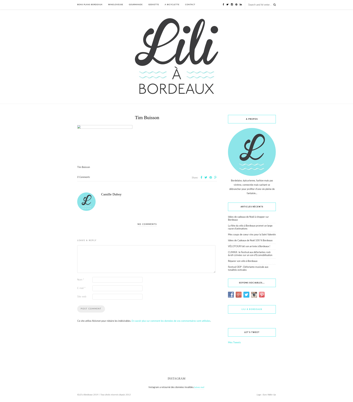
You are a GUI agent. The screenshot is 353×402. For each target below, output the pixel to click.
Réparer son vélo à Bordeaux (242, 261)
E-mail (81, 288)
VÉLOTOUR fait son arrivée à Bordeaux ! (249, 246)
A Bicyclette (172, 5)
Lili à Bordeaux (252, 309)
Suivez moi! (199, 387)
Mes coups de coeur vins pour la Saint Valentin (252, 235)
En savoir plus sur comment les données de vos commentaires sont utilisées (171, 321)
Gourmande (136, 5)
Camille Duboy (111, 194)
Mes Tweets (234, 342)
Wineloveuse (115, 5)
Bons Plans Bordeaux (89, 5)
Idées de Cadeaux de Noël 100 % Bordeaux (250, 240)
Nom (80, 280)
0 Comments (83, 177)
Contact (190, 5)
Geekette (153, 5)
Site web (81, 297)
